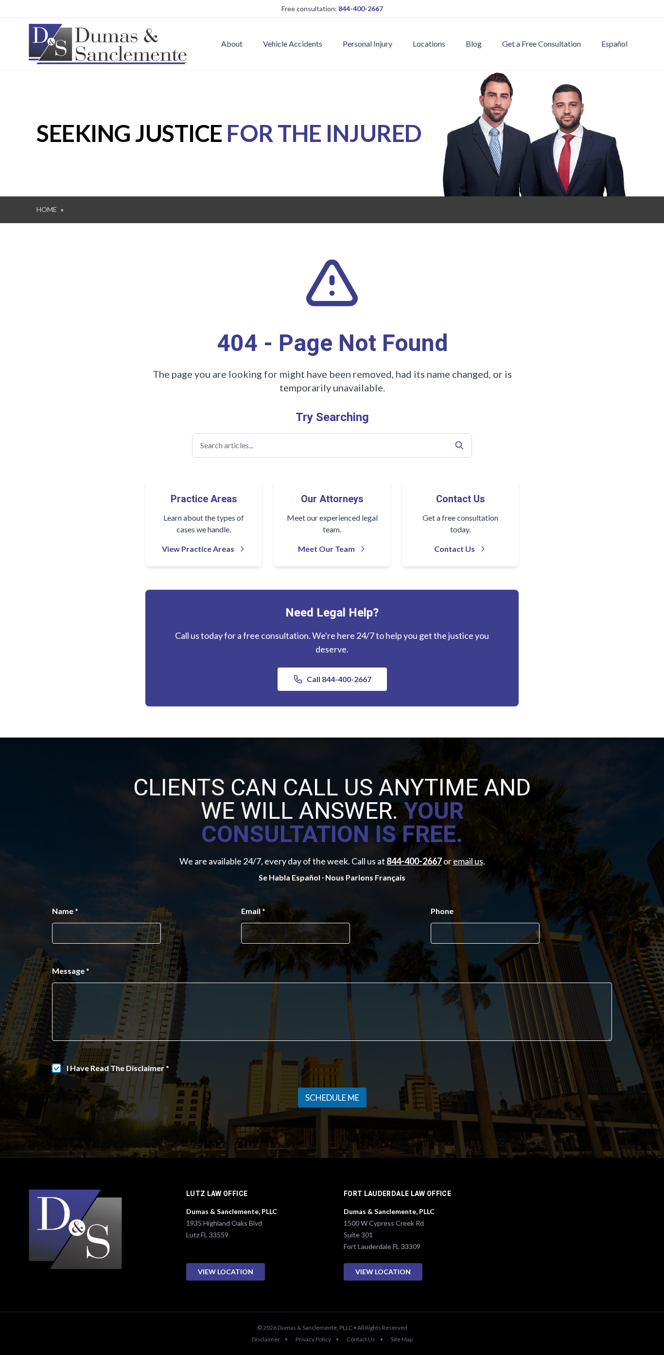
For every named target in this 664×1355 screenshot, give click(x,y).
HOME (46, 209)
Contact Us (454, 548)
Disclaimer (266, 1339)
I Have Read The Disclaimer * (118, 1068)
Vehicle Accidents (292, 43)
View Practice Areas (198, 548)
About (232, 43)
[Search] (459, 445)
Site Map (402, 1339)
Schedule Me (332, 1097)
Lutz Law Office (216, 1194)
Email (253, 910)
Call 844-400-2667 (339, 679)
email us (468, 861)
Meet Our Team (326, 548)
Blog (474, 43)
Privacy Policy (313, 1339)
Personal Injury (367, 43)
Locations (429, 43)
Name (65, 910)
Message (70, 970)
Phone (442, 910)
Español (614, 43)
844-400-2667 (360, 8)
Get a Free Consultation (541, 43)
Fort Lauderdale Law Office (397, 1194)
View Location (225, 1271)
